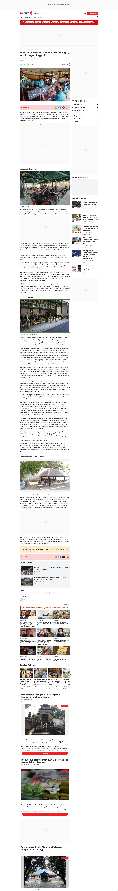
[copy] (67, 107)
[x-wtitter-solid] (63, 107)
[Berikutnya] (70, 674)
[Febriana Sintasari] (21, 600)
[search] (85, 14)
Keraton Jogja (34, 114)
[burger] (97, 16)
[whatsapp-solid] (56, 107)
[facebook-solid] (59, 107)
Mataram (29, 257)
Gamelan (23, 112)
